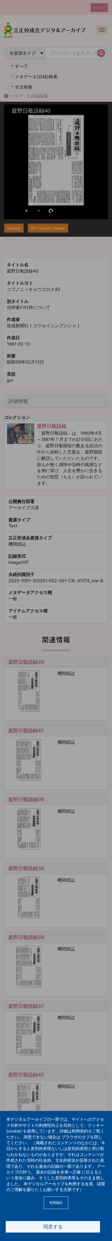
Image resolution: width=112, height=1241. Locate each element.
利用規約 (56, 1203)
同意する (53, 1227)
